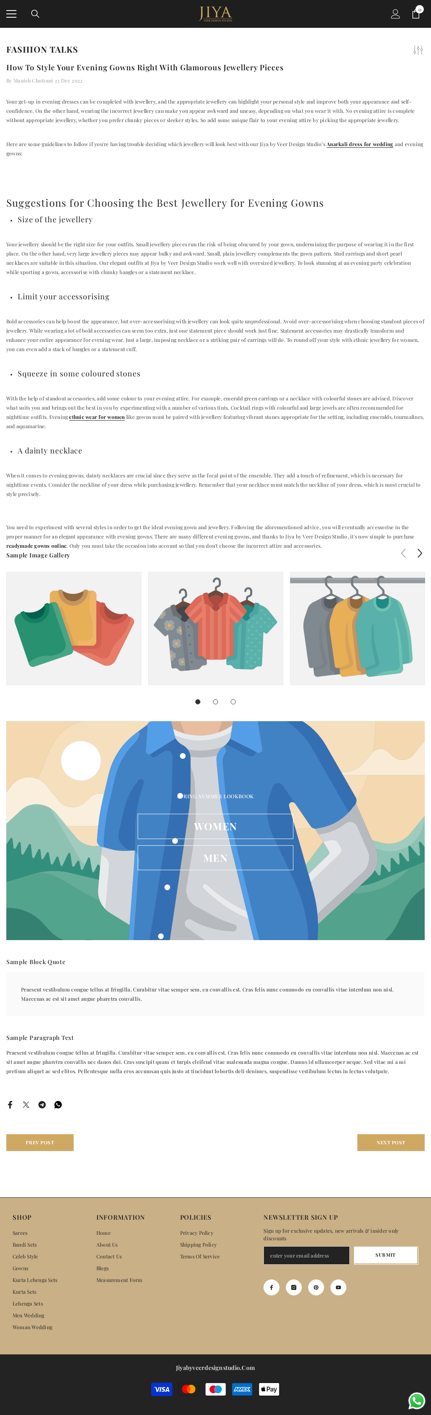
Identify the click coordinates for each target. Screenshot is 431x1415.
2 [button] (215, 701)
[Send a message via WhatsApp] (417, 1401)
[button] (419, 553)
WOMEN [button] (215, 826)
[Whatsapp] (58, 1103)
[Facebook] (10, 1103)
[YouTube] (338, 1287)
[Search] (35, 14)
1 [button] (197, 701)
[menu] (11, 14)
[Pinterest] (316, 1287)
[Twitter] (26, 1103)
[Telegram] (42, 1103)
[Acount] (395, 14)
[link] (73, 628)
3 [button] (233, 701)
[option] (74, 635)
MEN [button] (215, 857)
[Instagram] (294, 1287)
